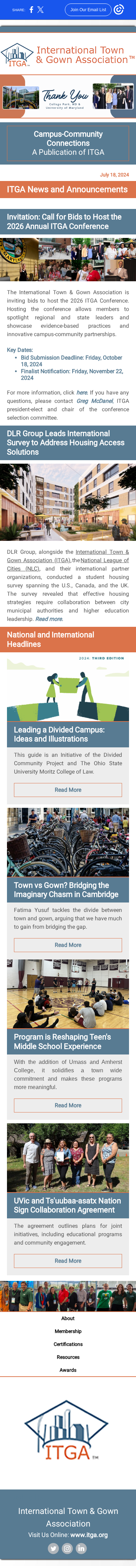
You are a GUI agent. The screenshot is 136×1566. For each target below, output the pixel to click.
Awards (68, 1370)
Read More (68, 789)
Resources (68, 1357)
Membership (68, 1331)
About (68, 1318)
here (81, 392)
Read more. (49, 619)
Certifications (68, 1344)
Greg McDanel (94, 401)
